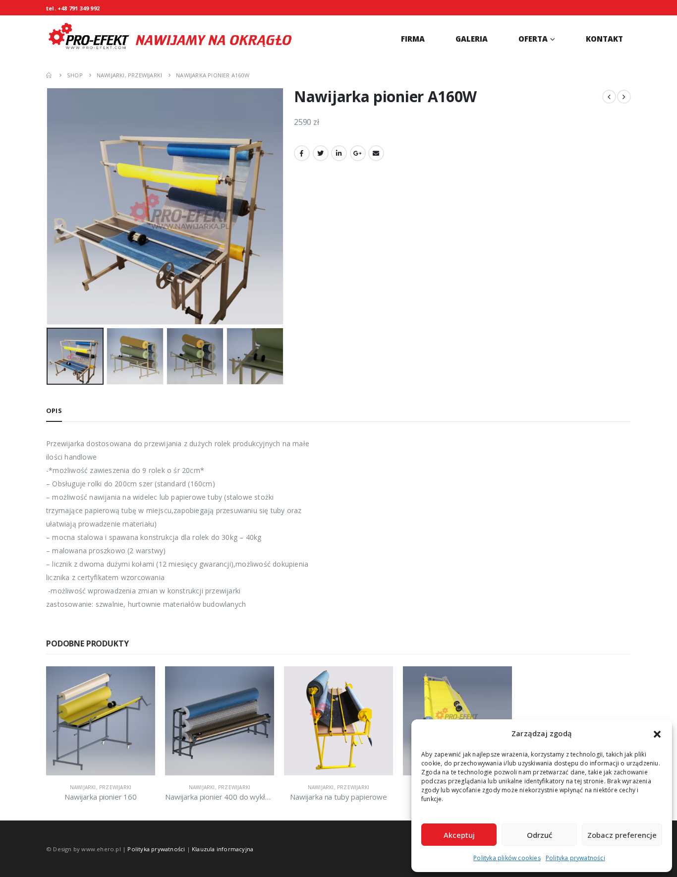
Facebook (302, 153)
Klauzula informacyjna (222, 849)
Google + (358, 153)
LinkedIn (339, 153)
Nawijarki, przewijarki (100, 787)
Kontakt (604, 39)
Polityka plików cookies (507, 858)
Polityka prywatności (575, 858)
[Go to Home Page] (49, 75)
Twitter (321, 153)
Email (376, 153)
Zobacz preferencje (622, 835)
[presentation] (48, 206)
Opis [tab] (54, 410)
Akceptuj (459, 835)
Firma (413, 39)
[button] (657, 734)
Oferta (533, 39)
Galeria (471, 39)
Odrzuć (539, 835)
